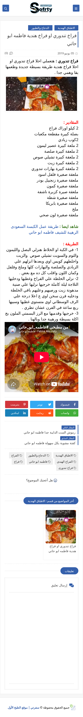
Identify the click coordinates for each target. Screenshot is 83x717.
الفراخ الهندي (65, 462)
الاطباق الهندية (66, 28)
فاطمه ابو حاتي (38, 462)
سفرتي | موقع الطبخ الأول (23, 707)
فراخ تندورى (65, 468)
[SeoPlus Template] (72, 707)
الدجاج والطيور (40, 28)
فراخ (16, 462)
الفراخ (15, 455)
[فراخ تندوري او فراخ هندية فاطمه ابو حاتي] (61, 526)
